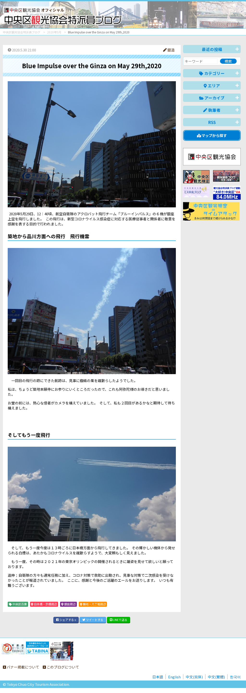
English (174, 676)
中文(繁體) (216, 676)
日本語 (157, 676)
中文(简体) (194, 676)
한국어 (235, 676)
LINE (119, 620)
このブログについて (62, 666)
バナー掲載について (22, 666)
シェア (67, 620)
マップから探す (214, 135)
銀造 (171, 49)
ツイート (94, 620)
